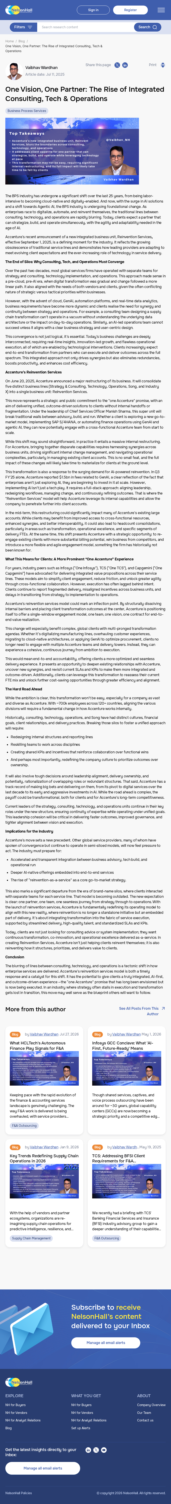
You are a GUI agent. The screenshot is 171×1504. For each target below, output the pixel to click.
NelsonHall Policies (18, 1493)
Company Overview (151, 1405)
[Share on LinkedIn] (125, 65)
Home (9, 41)
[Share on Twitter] (117, 65)
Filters (19, 27)
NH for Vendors (16, 1413)
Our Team (144, 1413)
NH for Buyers (15, 1405)
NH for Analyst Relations (23, 1420)
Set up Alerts (80, 1428)
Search (144, 27)
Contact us (145, 1420)
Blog (21, 41)
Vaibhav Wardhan (44, 1034)
